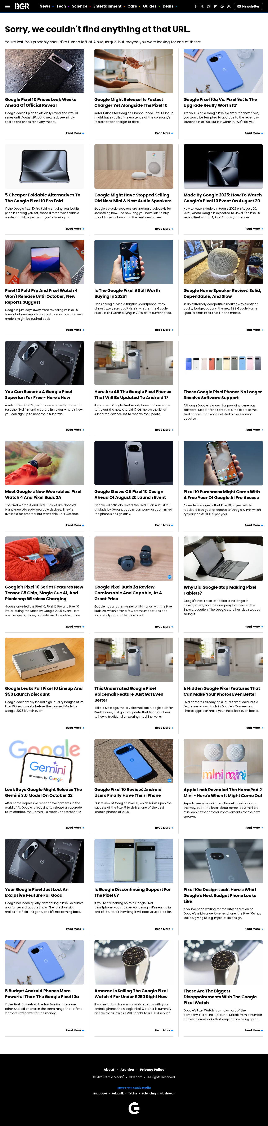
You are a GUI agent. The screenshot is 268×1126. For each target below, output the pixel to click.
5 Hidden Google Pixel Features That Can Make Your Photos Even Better (222, 691)
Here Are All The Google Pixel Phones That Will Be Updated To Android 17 (132, 394)
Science (79, 6)
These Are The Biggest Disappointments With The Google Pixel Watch (220, 996)
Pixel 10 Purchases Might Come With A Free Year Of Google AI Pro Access (222, 494)
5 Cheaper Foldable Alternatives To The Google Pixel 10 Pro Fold (42, 198)
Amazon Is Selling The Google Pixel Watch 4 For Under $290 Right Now (131, 993)
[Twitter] (202, 6)
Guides (150, 6)
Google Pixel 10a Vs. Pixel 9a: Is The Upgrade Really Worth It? (220, 102)
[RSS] (229, 6)
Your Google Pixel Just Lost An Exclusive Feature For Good (36, 892)
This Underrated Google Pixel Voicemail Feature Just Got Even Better (128, 694)
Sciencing (149, 1093)
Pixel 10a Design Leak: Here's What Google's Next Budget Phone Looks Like (220, 895)
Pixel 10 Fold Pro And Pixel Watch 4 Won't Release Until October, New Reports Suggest (41, 296)
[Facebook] (195, 6)
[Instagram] (208, 6)
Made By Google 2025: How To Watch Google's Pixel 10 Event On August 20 (223, 198)
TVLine (132, 1093)
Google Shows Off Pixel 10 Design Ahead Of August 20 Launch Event (130, 494)
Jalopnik (117, 1093)
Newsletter (250, 6)
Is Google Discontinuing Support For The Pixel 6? (132, 892)
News (45, 6)
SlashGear (167, 1093)
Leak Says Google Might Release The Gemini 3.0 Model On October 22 (43, 792)
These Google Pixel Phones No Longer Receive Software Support (223, 394)
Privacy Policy (152, 1069)
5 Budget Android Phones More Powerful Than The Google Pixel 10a (42, 993)
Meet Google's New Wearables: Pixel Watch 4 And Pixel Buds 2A (43, 494)
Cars (132, 6)
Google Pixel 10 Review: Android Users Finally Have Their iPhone (128, 792)
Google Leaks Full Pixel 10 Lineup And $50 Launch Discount (44, 691)
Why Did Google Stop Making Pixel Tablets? (220, 590)
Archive (127, 1069)
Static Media (113, 1077)
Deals (168, 6)
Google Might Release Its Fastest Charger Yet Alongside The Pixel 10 (131, 102)
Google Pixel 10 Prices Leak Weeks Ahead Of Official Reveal (40, 102)
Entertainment (107, 6)
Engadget (100, 1093)
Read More (73, 133)
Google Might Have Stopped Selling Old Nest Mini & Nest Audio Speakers (132, 198)
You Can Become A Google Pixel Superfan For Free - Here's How (38, 394)
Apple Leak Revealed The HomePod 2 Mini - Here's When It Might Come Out (223, 792)
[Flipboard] (215, 6)
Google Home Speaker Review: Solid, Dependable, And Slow (222, 293)
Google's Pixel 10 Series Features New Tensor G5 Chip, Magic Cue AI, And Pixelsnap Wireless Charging (44, 592)
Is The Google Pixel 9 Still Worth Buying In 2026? (127, 293)
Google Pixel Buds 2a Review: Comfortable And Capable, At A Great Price (128, 592)
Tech (61, 6)
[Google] (222, 6)
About (109, 1069)
